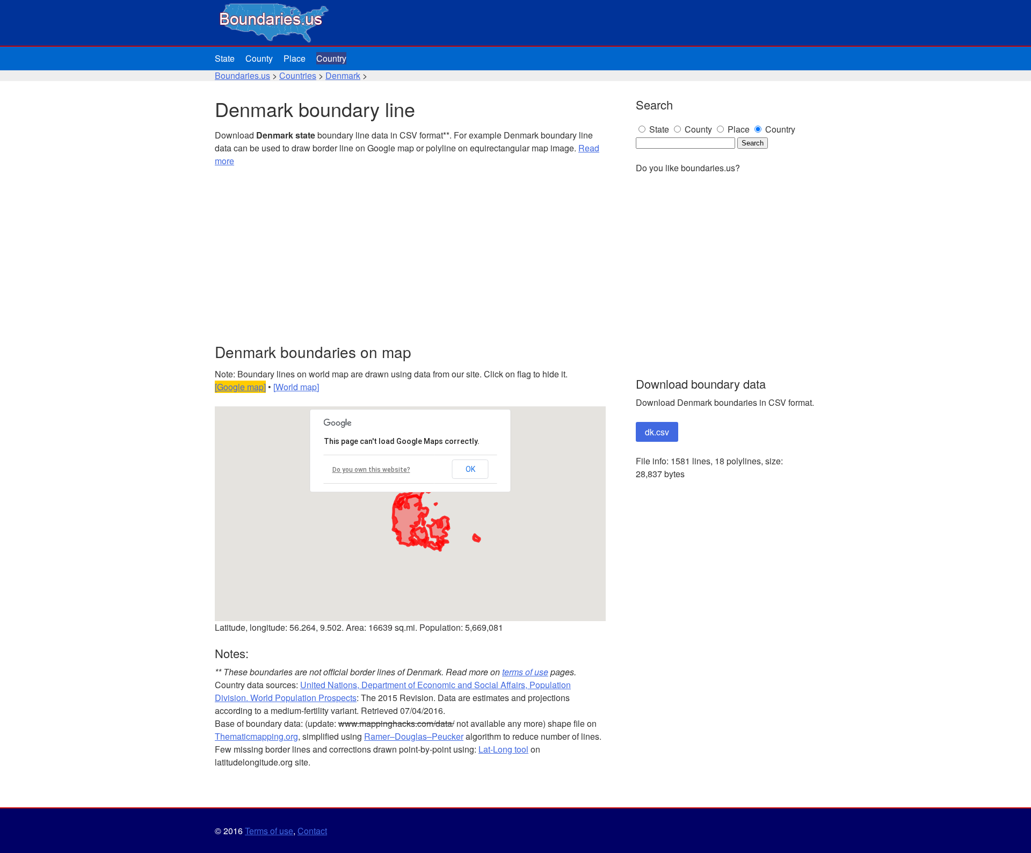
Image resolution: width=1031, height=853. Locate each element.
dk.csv (657, 432)
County (259, 58)
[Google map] (240, 387)
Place (295, 58)
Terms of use (269, 831)
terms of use (525, 672)
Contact (312, 831)
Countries (297, 75)
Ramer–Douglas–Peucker (413, 736)
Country (331, 58)
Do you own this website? (371, 469)
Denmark (342, 75)
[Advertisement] (410, 255)
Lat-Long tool (503, 749)
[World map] (296, 387)
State (225, 58)
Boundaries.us (242, 75)
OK (470, 469)
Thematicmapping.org (256, 736)
